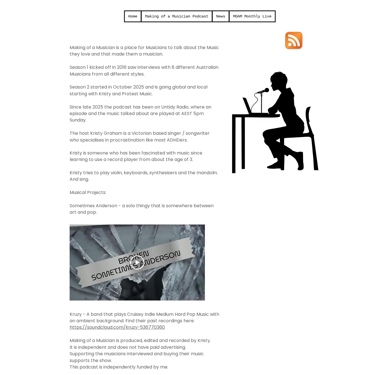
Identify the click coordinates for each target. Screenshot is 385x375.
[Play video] (137, 262)
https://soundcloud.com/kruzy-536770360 (117, 327)
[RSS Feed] (293, 40)
